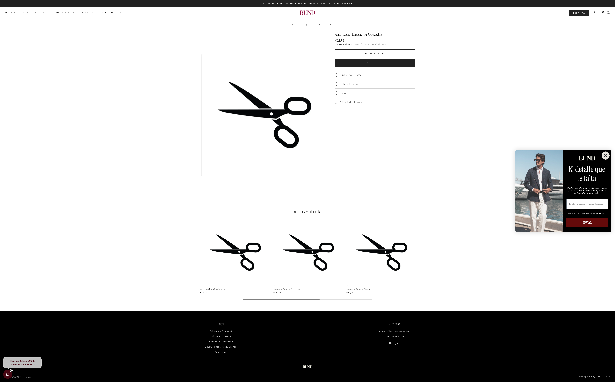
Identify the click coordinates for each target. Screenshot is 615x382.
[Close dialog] (606, 155)
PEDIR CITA (579, 13)
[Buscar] (608, 12)
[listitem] (307, 3)
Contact (123, 13)
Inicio (279, 25)
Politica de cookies (221, 336)
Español (28, 377)
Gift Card (107, 13)
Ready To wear (62, 13)
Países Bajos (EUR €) (12, 377)
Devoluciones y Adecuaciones (220, 346)
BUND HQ (590, 377)
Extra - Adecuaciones (295, 25)
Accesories (86, 13)
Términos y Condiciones (220, 341)
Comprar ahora (375, 63)
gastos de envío (346, 44)
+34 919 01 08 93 (394, 336)
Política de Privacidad (220, 331)
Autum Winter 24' (15, 13)
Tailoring (39, 13)
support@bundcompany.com (394, 331)
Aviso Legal (221, 352)
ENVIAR (587, 222)
